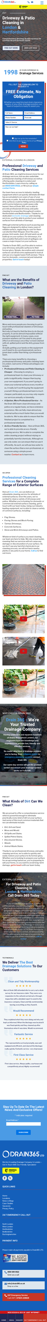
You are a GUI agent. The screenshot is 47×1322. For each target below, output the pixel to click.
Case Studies (7, 1203)
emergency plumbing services (18, 757)
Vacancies (6, 1206)
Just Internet (32, 1312)
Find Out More (11, 48)
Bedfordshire (7, 1232)
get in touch (16, 865)
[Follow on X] (10, 1178)
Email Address (12, 1120)
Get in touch (18, 259)
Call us (34, 551)
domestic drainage (20, 216)
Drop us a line (12, 1286)
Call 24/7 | (18, 1298)
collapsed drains (30, 754)
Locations (6, 1198)
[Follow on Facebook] (4, 1178)
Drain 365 (13, 492)
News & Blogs (8, 1201)
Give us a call (13, 1275)
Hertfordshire (7, 1229)
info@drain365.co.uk (16, 1283)
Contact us (17, 454)
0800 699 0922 (30, 48)
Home (4, 1196)
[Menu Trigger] (42, 2)
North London (7, 1224)
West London (7, 1227)
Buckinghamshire (9, 1234)
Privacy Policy (8, 1208)
